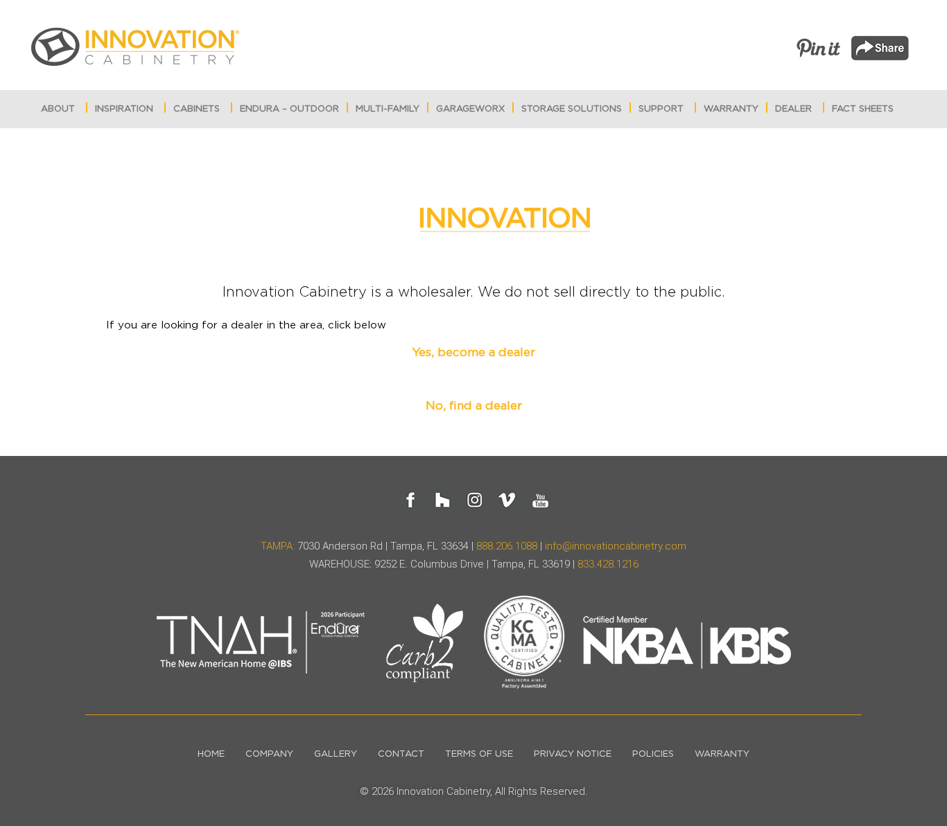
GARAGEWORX (470, 109)
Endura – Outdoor (289, 109)
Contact (401, 754)
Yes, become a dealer (473, 352)
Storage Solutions (571, 109)
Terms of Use (479, 754)
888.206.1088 (506, 546)
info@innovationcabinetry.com (615, 546)
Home (211, 754)
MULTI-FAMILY (387, 109)
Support (661, 109)
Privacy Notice (572, 754)
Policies (653, 754)
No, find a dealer (474, 406)
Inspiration (124, 109)
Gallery (335, 754)
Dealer (793, 109)
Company (269, 754)
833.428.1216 (607, 564)
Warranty (731, 109)
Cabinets (196, 109)
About (58, 109)
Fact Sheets (863, 109)
